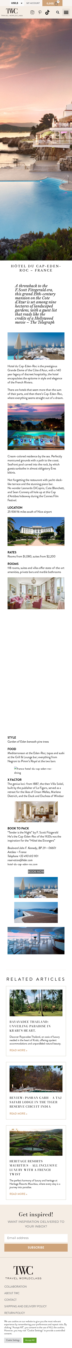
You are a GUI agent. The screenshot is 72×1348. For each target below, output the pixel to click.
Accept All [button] (29, 1340)
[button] (66, 12)
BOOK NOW (36, 872)
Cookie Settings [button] (13, 1340)
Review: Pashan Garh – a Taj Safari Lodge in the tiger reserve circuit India (36, 1102)
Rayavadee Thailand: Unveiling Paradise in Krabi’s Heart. (30, 1026)
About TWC (11, 1293)
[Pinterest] (40, 12)
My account (33, 3)
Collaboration (15, 1287)
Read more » (18, 1050)
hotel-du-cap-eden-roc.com (23, 864)
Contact (10, 1300)
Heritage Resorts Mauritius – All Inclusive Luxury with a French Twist (33, 1167)
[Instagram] (32, 12)
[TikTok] (47, 12)
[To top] (67, 1276)
